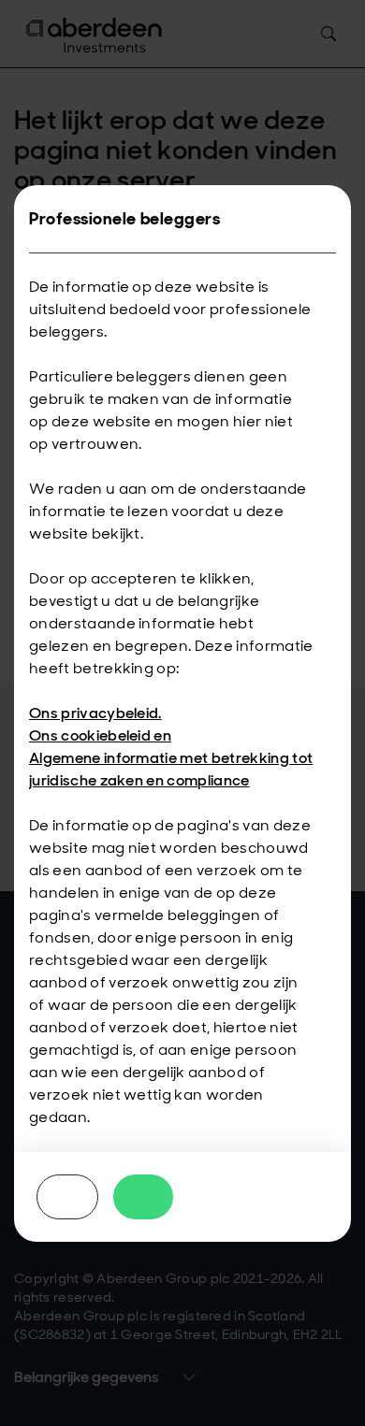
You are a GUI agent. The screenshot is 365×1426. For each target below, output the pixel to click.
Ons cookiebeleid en (100, 735)
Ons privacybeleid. (95, 713)
